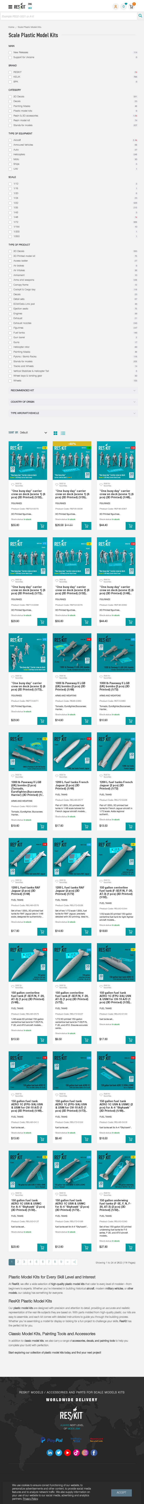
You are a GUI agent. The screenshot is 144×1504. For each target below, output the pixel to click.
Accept (121, 1493)
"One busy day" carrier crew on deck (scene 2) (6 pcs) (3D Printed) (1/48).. (117, 590)
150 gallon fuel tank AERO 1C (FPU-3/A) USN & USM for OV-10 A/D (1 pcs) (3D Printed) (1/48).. (27, 1106)
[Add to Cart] (42, 526)
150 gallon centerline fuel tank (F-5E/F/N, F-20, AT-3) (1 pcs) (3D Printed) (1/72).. (71, 998)
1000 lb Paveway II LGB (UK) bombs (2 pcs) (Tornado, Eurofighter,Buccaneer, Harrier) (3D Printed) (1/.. (27, 788)
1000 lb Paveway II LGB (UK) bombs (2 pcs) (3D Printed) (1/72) (115, 686)
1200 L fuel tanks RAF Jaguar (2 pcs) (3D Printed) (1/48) (25, 891)
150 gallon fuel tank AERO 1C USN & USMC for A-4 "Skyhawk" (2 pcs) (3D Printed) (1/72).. (72, 1205)
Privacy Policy (30, 1499)
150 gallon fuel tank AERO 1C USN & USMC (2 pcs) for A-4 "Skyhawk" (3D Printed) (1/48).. (116, 1106)
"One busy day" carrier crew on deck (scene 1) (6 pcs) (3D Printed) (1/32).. (28, 494)
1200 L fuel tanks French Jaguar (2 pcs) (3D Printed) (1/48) (71, 785)
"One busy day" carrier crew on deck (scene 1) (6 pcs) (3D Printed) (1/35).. (72, 494)
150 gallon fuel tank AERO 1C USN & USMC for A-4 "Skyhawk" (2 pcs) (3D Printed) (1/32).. (28, 1205)
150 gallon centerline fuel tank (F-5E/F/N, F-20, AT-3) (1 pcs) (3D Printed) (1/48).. (27, 998)
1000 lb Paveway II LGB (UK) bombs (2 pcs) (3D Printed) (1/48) (70, 686)
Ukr (30, 8)
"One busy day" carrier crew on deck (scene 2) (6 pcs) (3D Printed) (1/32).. (72, 590)
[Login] (115, 6)
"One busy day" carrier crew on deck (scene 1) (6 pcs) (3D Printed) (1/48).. (117, 494)
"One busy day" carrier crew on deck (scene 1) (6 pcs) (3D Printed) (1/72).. (28, 590)
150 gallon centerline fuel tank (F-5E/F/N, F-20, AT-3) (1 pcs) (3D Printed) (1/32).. (116, 893)
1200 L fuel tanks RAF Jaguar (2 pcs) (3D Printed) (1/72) (69, 891)
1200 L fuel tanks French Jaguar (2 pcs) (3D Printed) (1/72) (116, 785)
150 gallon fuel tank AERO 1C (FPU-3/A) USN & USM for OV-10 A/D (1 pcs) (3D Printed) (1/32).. (115, 998)
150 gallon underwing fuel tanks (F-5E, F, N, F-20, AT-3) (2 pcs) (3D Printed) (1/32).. (115, 1205)
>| (74, 1262)
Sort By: (14, 432)
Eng (30, 4)
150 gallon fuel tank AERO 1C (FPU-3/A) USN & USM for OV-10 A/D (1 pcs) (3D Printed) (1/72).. (71, 1106)
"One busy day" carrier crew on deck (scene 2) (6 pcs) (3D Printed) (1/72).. (28, 686)
